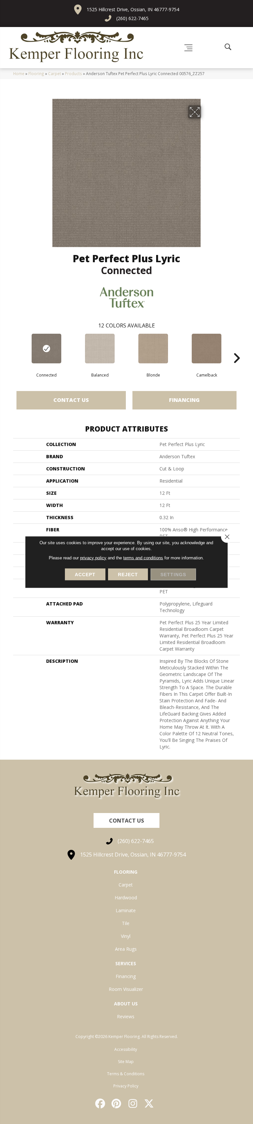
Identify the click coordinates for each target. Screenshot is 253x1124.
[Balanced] (99, 348)
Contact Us (71, 400)
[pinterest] (117, 1103)
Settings (173, 574)
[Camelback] (206, 348)
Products (73, 73)
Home (18, 73)
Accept (85, 574)
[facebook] (100, 1103)
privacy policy (93, 557)
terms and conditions (143, 557)
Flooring (36, 73)
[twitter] (149, 1103)
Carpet (54, 73)
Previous (16, 348)
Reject (128, 574)
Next (236, 348)
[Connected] (46, 348)
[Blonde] (153, 348)
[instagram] (133, 1103)
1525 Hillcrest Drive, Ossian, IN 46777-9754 (133, 9)
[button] (126, 820)
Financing (184, 400)
